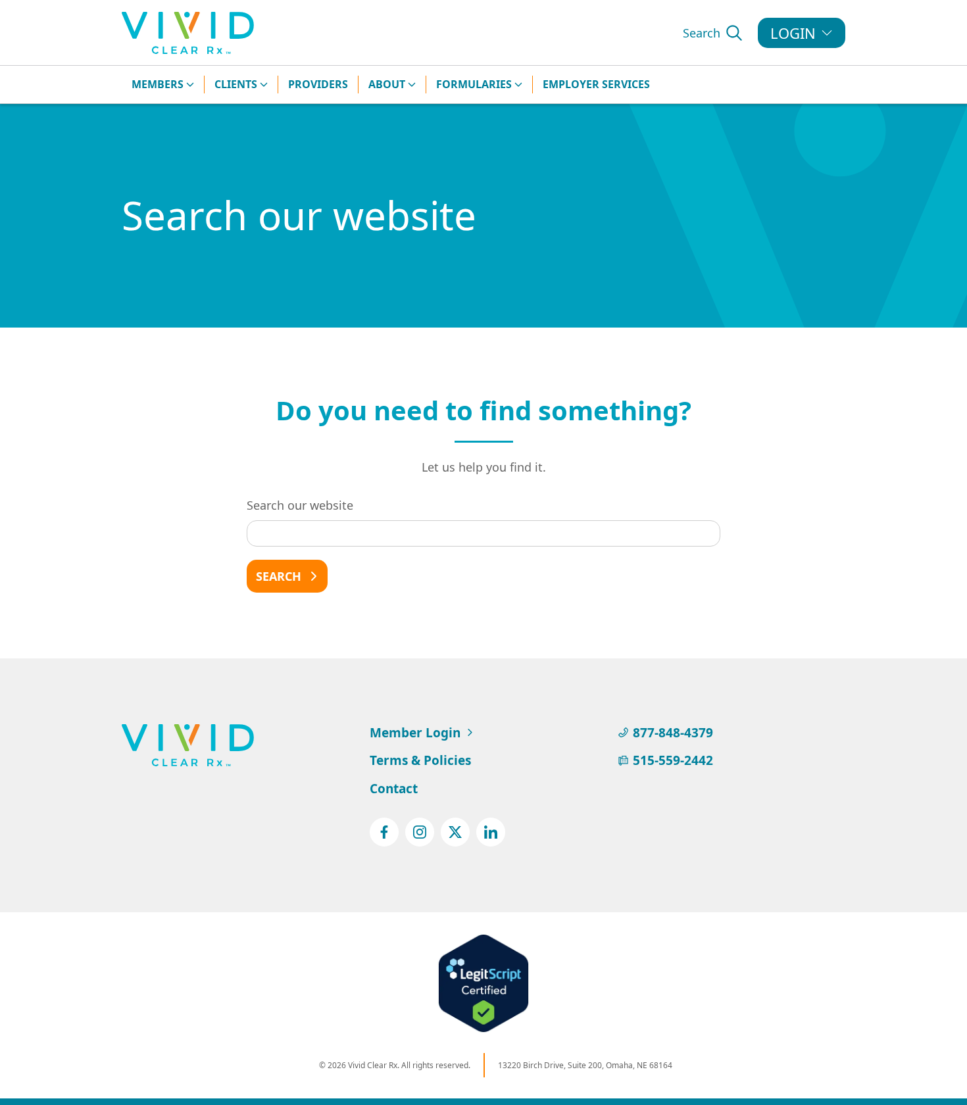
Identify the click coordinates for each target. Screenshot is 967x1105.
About (386, 84)
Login (793, 33)
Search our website (300, 505)
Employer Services (596, 84)
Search (701, 33)
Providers (318, 84)
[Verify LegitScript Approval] (483, 983)
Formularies (474, 84)
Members (158, 84)
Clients (235, 84)
